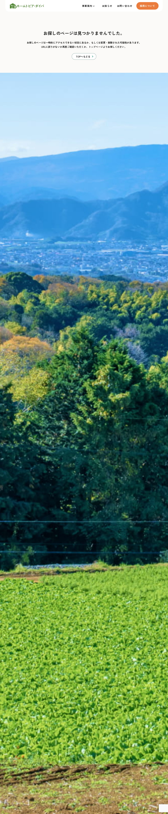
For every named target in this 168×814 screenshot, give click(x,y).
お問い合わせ (124, 6)
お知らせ (107, 6)
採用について (147, 6)
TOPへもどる (83, 56)
